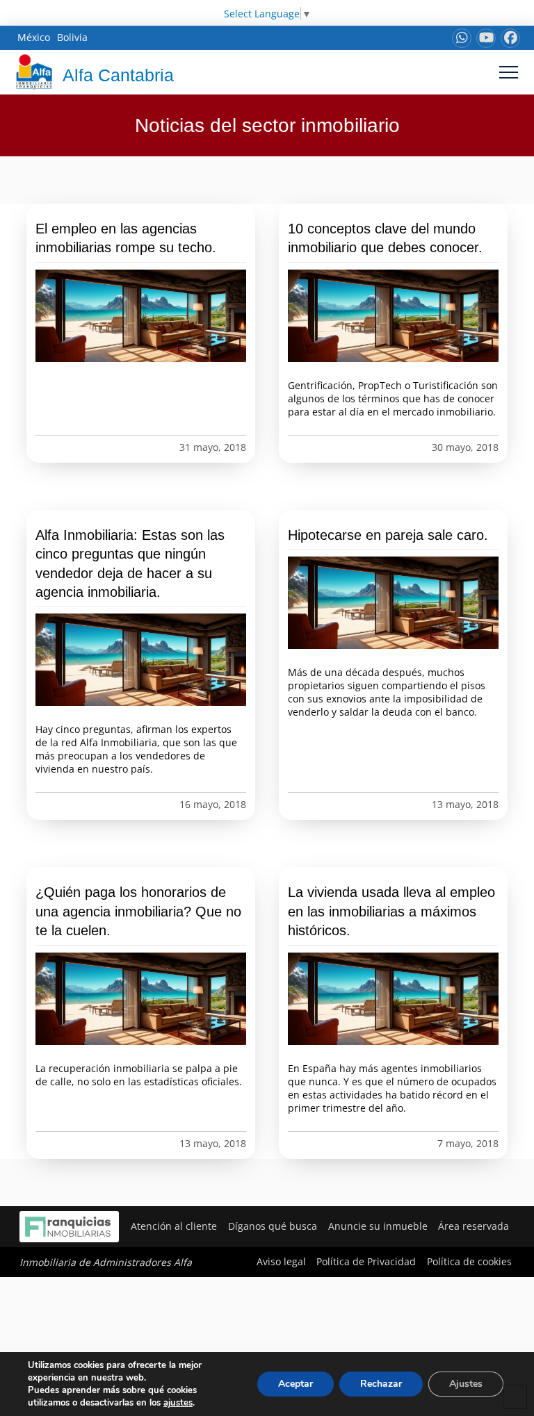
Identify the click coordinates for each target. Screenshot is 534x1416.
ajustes (178, 1403)
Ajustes (466, 1383)
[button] (508, 72)
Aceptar (295, 1383)
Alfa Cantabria (118, 75)
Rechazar (381, 1383)
